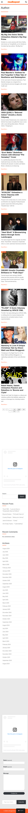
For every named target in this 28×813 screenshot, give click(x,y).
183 (14, 409)
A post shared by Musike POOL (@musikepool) (15, 484)
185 (24, 409)
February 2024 (7, 644)
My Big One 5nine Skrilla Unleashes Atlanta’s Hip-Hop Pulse (14, 37)
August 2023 (6, 663)
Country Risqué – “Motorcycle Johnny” (13, 517)
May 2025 (5, 596)
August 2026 (6, 548)
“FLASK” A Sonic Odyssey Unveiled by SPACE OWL (13, 309)
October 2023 (6, 657)
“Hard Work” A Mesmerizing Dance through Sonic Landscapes (13, 234)
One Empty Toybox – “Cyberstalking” (13, 523)
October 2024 (6, 619)
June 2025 (5, 593)
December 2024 (7, 612)
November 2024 (7, 615)
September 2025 (7, 583)
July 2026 (5, 551)
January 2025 (6, 609)
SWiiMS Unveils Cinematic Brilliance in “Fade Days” (13, 271)
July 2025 (5, 590)
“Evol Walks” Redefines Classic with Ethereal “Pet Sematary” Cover (12, 154)
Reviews (4, 16)
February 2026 (7, 567)
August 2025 (6, 587)
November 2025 (7, 577)
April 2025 (5, 599)
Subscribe (21, 802)
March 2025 (6, 603)
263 (14, 411)
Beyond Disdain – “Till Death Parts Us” (13, 514)
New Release (5, 54)
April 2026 (5, 561)
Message (6, 773)
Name (7, 760)
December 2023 (7, 651)
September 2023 (7, 660)
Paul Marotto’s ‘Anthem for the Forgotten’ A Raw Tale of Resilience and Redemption (13, 74)
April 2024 (5, 638)
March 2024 (6, 641)
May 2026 (5, 558)
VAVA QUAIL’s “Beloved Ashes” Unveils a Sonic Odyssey (11, 114)
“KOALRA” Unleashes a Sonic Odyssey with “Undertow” (11, 194)
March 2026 (6, 564)
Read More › (4, 49)
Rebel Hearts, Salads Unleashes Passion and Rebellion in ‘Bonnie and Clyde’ (12, 389)
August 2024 (6, 625)
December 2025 (7, 574)
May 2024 (5, 635)
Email (7, 766)
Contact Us (14, 793)
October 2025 (6, 580)
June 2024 (5, 631)
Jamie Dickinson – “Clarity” (10, 520)
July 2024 (5, 628)
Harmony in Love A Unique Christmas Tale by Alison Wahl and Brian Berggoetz (13, 347)
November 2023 (7, 654)
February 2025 (7, 606)
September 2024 (7, 622)
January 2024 (6, 647)
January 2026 (6, 571)
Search (4, 493)
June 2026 (5, 555)
